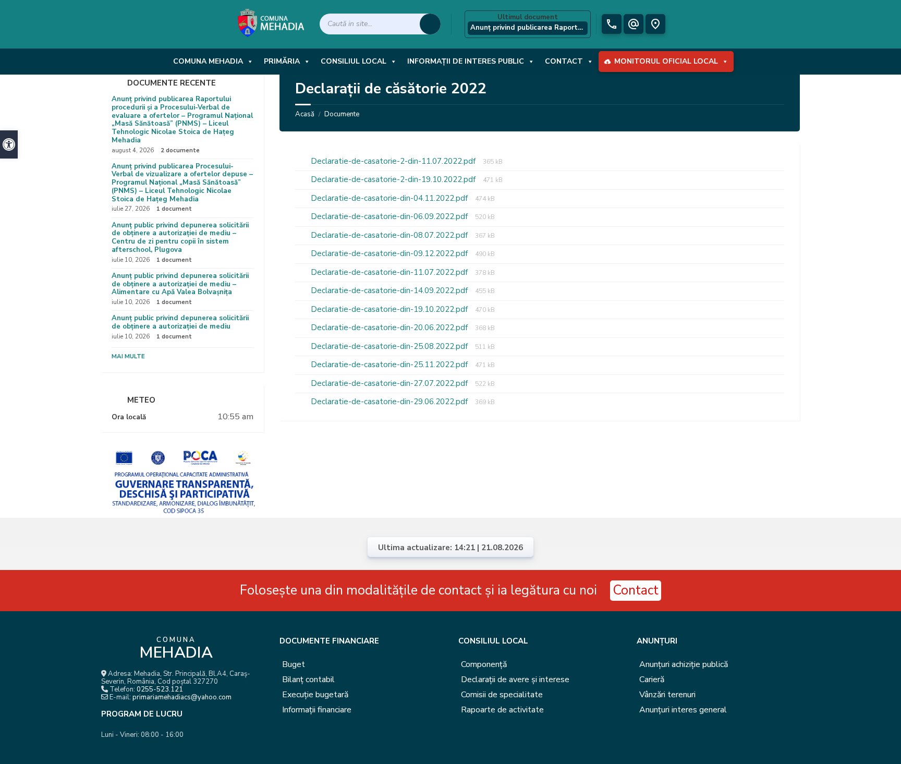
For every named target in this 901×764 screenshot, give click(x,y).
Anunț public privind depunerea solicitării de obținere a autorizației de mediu (180, 322)
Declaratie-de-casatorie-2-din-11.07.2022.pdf (394, 161)
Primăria (282, 61)
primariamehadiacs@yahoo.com (182, 697)
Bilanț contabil (308, 679)
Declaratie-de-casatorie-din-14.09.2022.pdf (390, 290)
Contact (564, 61)
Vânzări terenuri (667, 694)
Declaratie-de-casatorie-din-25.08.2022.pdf (390, 346)
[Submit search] (430, 24)
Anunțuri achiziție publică (683, 664)
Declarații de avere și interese (515, 679)
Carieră (651, 679)
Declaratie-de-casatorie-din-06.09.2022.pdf (390, 216)
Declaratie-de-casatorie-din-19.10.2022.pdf (390, 309)
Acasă (304, 114)
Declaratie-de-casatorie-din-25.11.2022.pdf (390, 364)
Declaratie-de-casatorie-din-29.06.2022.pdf (390, 401)
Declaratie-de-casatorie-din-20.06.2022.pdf (390, 327)
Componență (484, 664)
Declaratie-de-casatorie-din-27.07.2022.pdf (390, 383)
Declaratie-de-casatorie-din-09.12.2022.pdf (390, 253)
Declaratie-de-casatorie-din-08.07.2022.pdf (390, 235)
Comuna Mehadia (208, 61)
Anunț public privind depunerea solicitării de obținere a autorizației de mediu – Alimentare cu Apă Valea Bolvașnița (180, 284)
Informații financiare (316, 710)
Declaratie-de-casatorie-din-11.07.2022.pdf (390, 272)
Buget (293, 664)
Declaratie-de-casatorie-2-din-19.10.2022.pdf (394, 179)
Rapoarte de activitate (502, 710)
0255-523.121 (160, 689)
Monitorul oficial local (666, 61)
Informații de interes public (465, 61)
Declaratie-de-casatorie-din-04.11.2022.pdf (390, 198)
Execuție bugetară (315, 694)
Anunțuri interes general (683, 710)
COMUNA (176, 649)
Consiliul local (353, 61)
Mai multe (128, 356)
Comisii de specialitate (502, 694)
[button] (9, 144)
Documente (341, 114)
